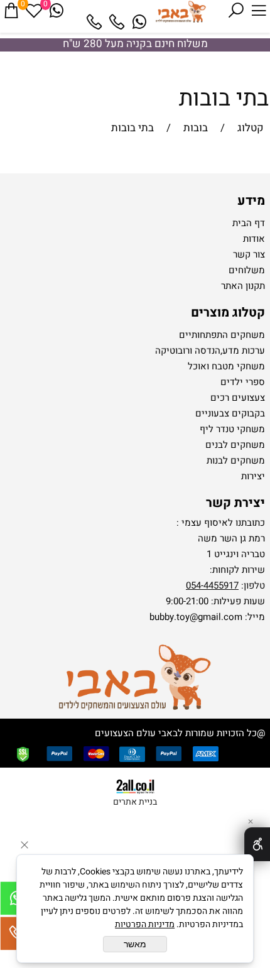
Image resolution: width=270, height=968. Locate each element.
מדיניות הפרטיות (145, 924)
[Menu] (258, 10)
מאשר (135, 944)
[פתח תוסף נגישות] (257, 844)
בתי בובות (224, 98)
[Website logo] (180, 12)
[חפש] (236, 10)
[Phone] (116, 22)
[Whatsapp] (139, 22)
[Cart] (11, 10)
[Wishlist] (33, 10)
